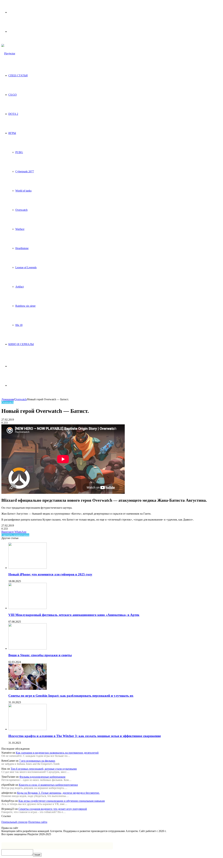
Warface (19, 229)
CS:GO (12, 94)
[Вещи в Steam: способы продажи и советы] (27, 648)
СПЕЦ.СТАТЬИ (18, 75)
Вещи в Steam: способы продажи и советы (40, 655)
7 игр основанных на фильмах (37, 760)
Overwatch (21, 209)
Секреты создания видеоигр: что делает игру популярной (52, 808)
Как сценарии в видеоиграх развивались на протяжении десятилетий (57, 752)
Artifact (19, 286)
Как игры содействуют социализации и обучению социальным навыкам (61, 800)
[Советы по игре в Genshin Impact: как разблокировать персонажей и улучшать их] (27, 688)
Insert (37, 854)
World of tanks (23, 190)
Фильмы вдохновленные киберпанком (42, 776)
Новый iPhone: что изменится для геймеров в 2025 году (50, 574)
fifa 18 (18, 325)
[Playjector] (8, 53)
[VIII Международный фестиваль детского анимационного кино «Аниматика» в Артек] (27, 608)
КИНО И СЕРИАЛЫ (21, 344)
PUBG (19, 152)
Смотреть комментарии (15, 534)
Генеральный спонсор (14, 821)
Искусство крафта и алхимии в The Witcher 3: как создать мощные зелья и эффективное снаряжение (84, 736)
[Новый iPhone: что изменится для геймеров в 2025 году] (27, 567)
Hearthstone (22, 248)
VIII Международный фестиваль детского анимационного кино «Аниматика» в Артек (73, 615)
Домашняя (7, 399)
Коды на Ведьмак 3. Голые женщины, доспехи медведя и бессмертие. (58, 792)
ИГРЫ (12, 133)
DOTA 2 (13, 113)
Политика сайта (37, 821)
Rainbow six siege (25, 305)
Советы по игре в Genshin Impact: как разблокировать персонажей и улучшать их (70, 695)
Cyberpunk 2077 (24, 171)
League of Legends (26, 267)
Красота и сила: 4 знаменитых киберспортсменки (48, 784)
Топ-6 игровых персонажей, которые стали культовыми (44, 768)
